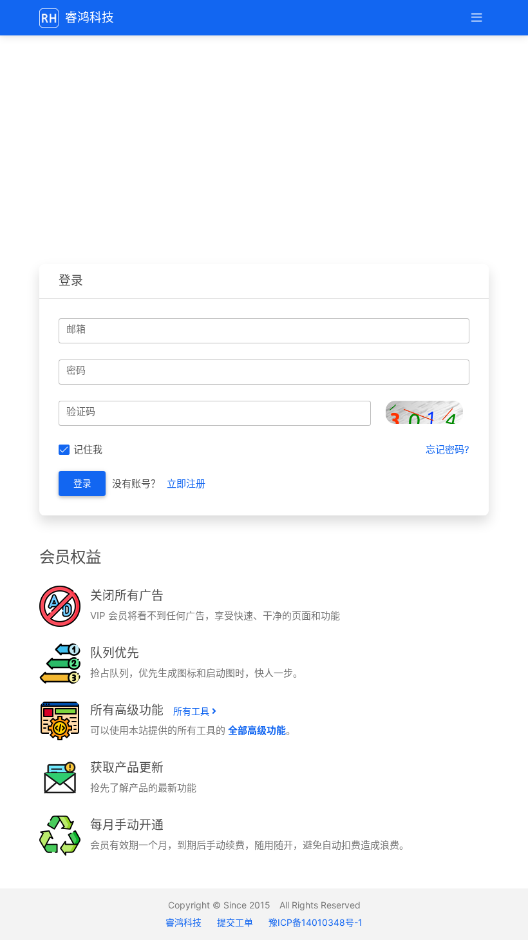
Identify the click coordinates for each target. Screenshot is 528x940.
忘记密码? (447, 449)
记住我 (87, 449)
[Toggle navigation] (476, 17)
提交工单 (235, 922)
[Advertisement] (264, 148)
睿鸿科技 (184, 922)
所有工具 (192, 710)
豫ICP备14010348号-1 (316, 922)
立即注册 (186, 483)
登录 (82, 483)
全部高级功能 (257, 730)
